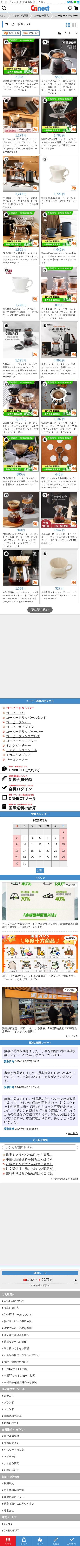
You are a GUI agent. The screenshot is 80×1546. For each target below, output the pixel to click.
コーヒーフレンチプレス (23, 736)
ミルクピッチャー (18, 745)
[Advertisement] (40, 656)
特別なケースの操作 (15, 1341)
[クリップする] (6, 42)
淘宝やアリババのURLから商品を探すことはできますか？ (31, 1154)
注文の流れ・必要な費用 (18, 1328)
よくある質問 (11, 1463)
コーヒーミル (15, 713)
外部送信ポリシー (14, 1496)
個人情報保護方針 (14, 1490)
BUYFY (8, 1523)
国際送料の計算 (13, 1416)
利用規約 (9, 1483)
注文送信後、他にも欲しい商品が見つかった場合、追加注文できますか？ (31, 1168)
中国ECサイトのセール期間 (19, 1375)
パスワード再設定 (14, 1449)
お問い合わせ (11, 1470)
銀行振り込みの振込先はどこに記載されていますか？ (31, 1173)
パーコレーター (17, 759)
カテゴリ (9, 1395)
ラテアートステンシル (21, 750)
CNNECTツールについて (18, 1314)
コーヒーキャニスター (21, 741)
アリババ (33, 33)
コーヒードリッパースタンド (26, 717)
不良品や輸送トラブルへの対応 (21, 1355)
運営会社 (9, 1510)
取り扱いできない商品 (16, 1348)
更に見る (73, 1133)
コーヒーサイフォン (20, 727)
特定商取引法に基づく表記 (19, 1503)
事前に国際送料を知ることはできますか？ (31, 1159)
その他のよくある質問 (65, 1178)
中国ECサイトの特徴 (16, 1368)
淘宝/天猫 (14, 33)
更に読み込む (40, 609)
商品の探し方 (11, 1307)
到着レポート (11, 1422)
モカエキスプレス (18, 754)
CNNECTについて (14, 1301)
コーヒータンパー (18, 722)
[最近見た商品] (70, 8)
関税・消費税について (16, 1362)
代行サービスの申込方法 (18, 1321)
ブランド (9, 1402)
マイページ (10, 1456)
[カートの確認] (76, 8)
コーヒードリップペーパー (24, 731)
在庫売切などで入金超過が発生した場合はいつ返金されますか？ (31, 1164)
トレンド (9, 1409)
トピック (73, 1036)
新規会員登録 (11, 1436)
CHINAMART (11, 1530)
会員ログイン (11, 1442)
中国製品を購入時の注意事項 (20, 1382)
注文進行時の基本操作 (16, 1334)
